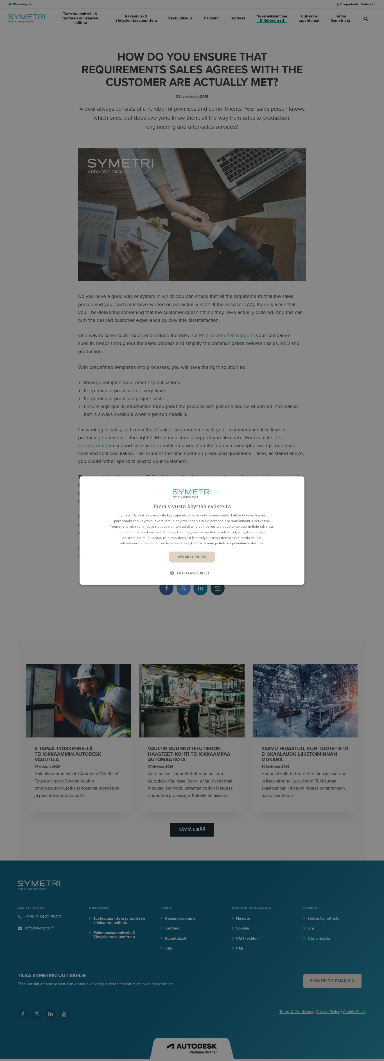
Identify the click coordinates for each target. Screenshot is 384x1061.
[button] (192, 573)
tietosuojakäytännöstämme (241, 543)
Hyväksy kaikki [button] (192, 556)
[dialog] (192, 530)
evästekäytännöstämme (194, 543)
